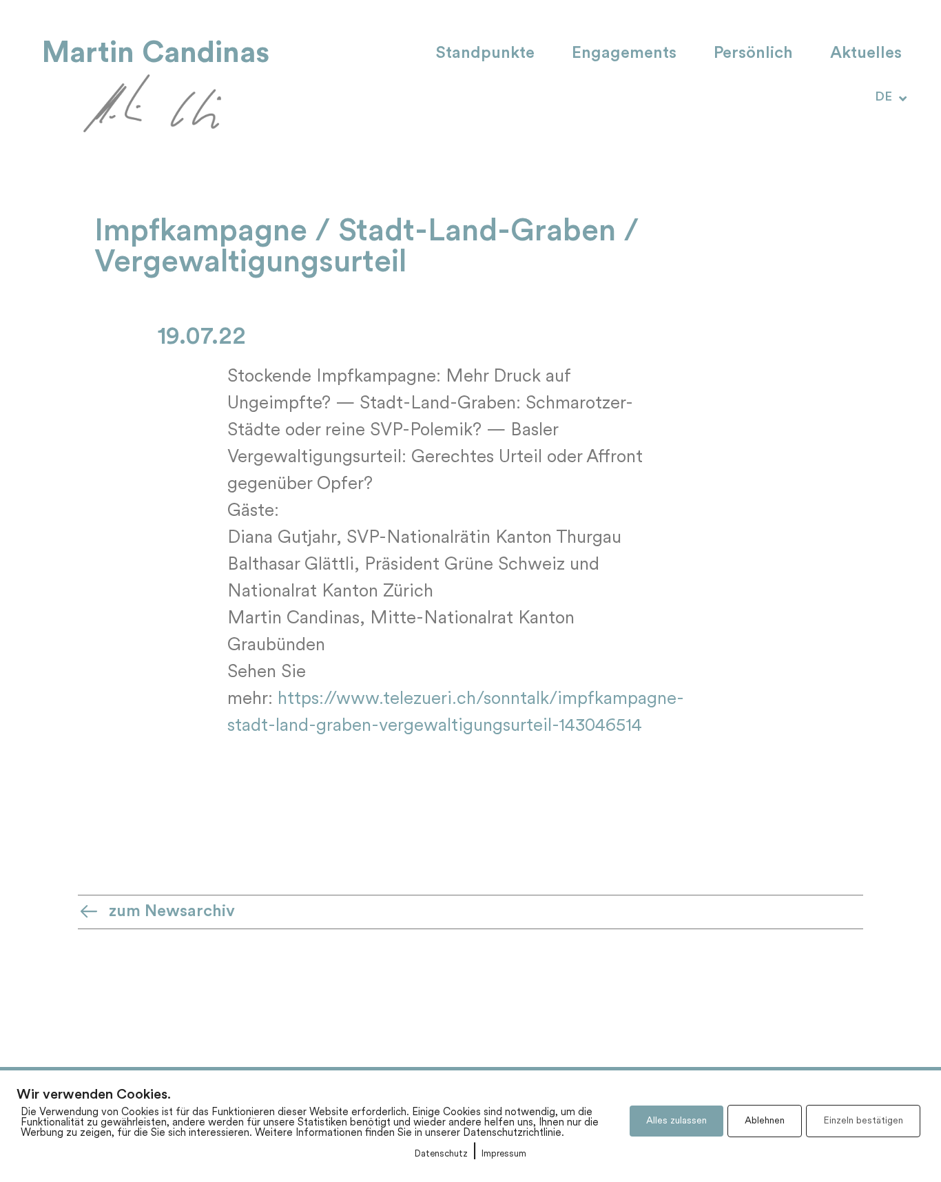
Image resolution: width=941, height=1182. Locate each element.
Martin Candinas (155, 53)
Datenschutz (441, 1154)
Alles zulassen (676, 1121)
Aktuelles (866, 53)
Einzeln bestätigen (863, 1121)
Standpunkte (485, 53)
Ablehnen (765, 1121)
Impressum (504, 1154)
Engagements (624, 53)
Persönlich (753, 53)
